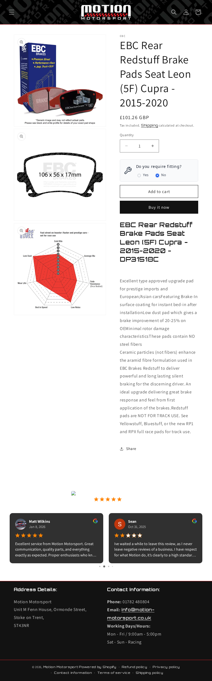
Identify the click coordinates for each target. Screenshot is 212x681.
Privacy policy (166, 667)
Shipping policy (149, 673)
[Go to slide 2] (104, 566)
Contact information (73, 673)
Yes (146, 175)
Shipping (149, 125)
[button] (12, 12)
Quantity (127, 135)
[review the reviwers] (95, 521)
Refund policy (134, 667)
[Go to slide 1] (99, 566)
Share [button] (131, 448)
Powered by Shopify (97, 667)
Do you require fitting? (159, 166)
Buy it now (159, 207)
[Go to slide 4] (112, 566)
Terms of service (113, 673)
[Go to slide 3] (108, 566)
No (163, 175)
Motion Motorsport (60, 667)
